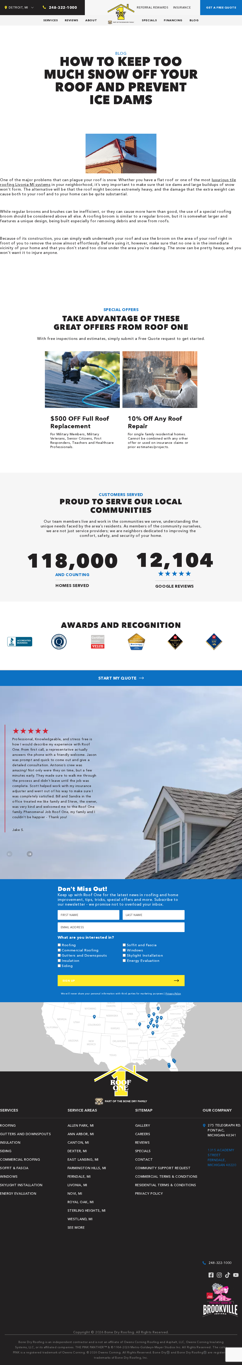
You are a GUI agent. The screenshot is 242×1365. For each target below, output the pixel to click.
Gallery (142, 1125)
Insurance (182, 7)
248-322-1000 (220, 1263)
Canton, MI (78, 1142)
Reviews (71, 20)
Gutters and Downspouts (84, 955)
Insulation (70, 960)
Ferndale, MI (79, 1176)
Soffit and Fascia (142, 945)
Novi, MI (75, 1193)
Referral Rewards (152, 7)
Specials (149, 20)
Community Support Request (163, 1168)
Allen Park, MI (81, 1125)
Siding (67, 965)
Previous (10, 854)
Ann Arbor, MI (81, 1134)
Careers (142, 1134)
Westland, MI (80, 1219)
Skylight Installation (145, 955)
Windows (135, 950)
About (91, 20)
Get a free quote (221, 7)
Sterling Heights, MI (87, 1210)
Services (50, 20)
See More (76, 1227)
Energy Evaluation (143, 960)
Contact (144, 1159)
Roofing (69, 945)
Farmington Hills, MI (87, 1168)
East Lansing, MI (83, 1159)
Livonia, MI (77, 1185)
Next (30, 854)
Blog (194, 20)
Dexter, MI (77, 1151)
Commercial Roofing (80, 950)
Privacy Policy (173, 993)
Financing (173, 20)
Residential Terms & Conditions (165, 1185)
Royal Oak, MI (81, 1202)
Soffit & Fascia (14, 1168)
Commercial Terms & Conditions (166, 1176)
